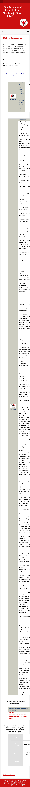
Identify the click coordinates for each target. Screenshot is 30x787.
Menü (2, 31)
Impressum (10, 782)
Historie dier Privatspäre (18, 784)
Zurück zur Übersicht (9, 775)
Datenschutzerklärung (20, 782)
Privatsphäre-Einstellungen (11, 783)
